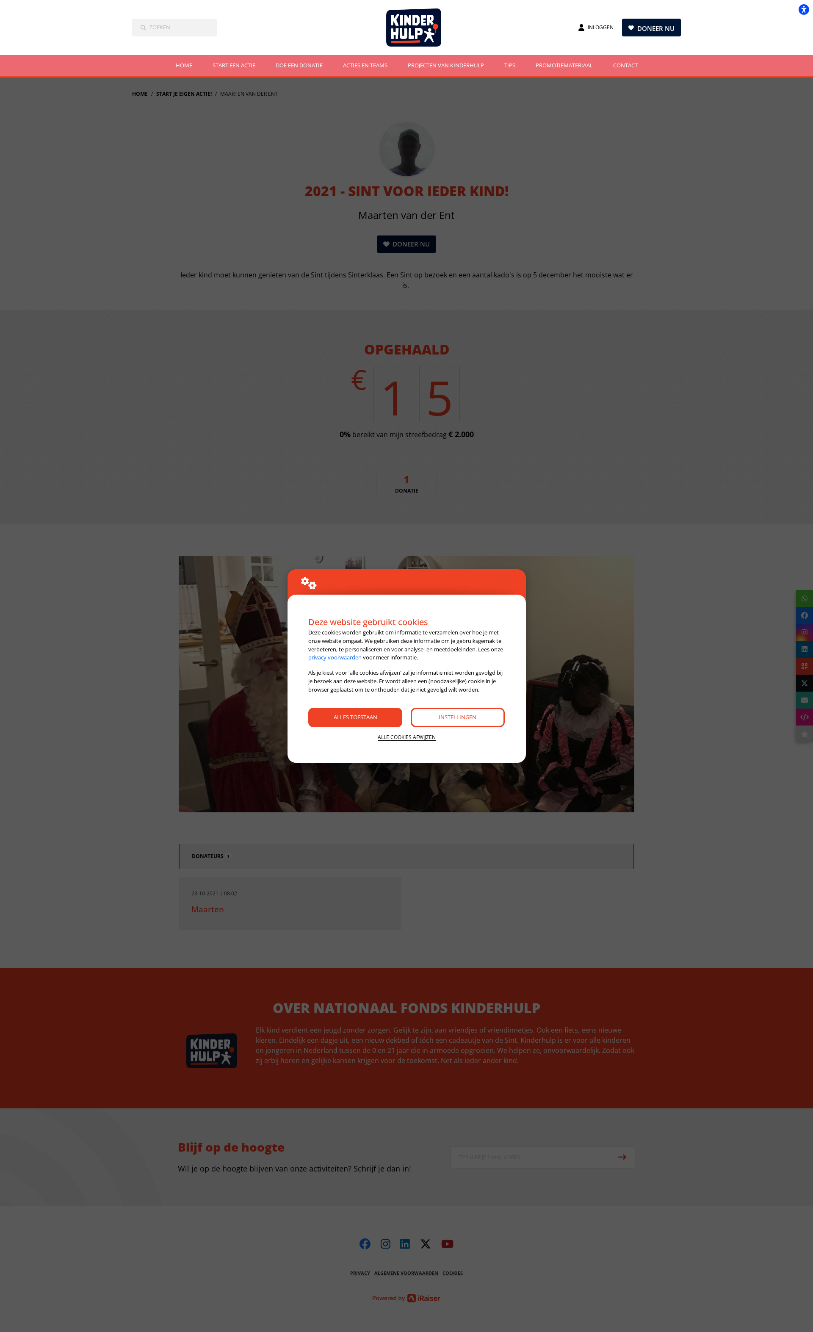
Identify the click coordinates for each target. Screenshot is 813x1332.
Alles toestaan (355, 717)
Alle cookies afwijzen (407, 737)
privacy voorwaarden (335, 657)
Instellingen (457, 717)
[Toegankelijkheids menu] (804, 9)
